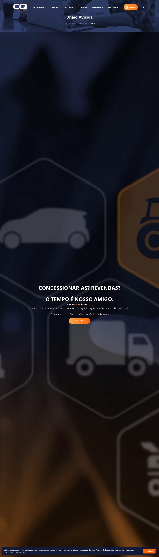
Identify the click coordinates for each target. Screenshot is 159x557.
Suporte (132, 7)
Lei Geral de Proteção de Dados (98, 550)
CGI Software (38, 7)
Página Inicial (70, 24)
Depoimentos (97, 7)
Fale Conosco (113, 7)
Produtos (54, 7)
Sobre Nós (69, 7)
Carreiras (83, 7)
